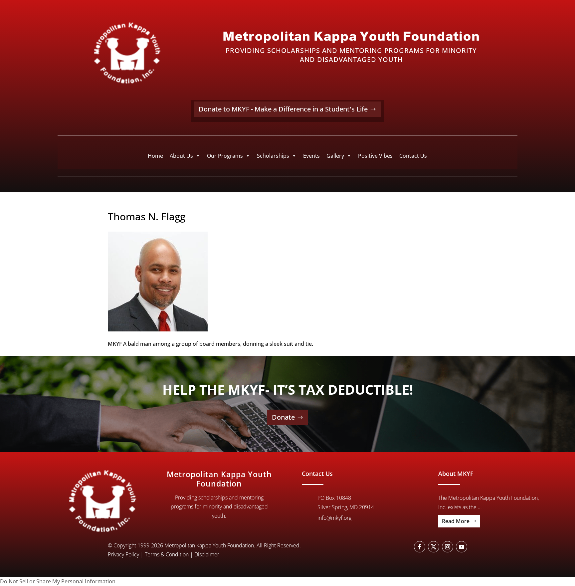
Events (311, 155)
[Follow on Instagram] (447, 546)
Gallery (335, 155)
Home (155, 155)
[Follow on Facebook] (419, 546)
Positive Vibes (375, 155)
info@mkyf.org (334, 517)
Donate (283, 417)
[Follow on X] (433, 546)
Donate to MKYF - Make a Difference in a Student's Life (283, 108)
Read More (456, 521)
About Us (181, 155)
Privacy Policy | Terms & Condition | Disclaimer (163, 554)
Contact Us (413, 155)
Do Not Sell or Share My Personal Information (57, 581)
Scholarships (273, 155)
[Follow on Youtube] (461, 546)
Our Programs (225, 155)
